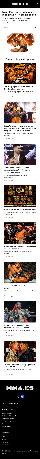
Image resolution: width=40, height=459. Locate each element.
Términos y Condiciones (9, 421)
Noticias (4, 439)
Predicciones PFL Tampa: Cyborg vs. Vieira (20, 209)
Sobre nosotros (7, 413)
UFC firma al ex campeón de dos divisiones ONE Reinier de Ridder (16, 326)
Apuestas (5, 442)
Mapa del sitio (6, 426)
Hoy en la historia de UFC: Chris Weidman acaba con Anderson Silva (20, 247)
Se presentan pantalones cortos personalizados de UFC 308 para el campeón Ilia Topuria (17, 170)
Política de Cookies (8, 419)
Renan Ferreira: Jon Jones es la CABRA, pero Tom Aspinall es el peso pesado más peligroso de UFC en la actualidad (20, 128)
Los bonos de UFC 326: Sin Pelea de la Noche (18, 287)
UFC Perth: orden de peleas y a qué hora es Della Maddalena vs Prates (19, 365)
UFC (3, 437)
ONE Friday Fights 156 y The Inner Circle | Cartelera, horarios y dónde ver (20, 88)
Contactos (5, 424)
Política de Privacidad (9, 416)
